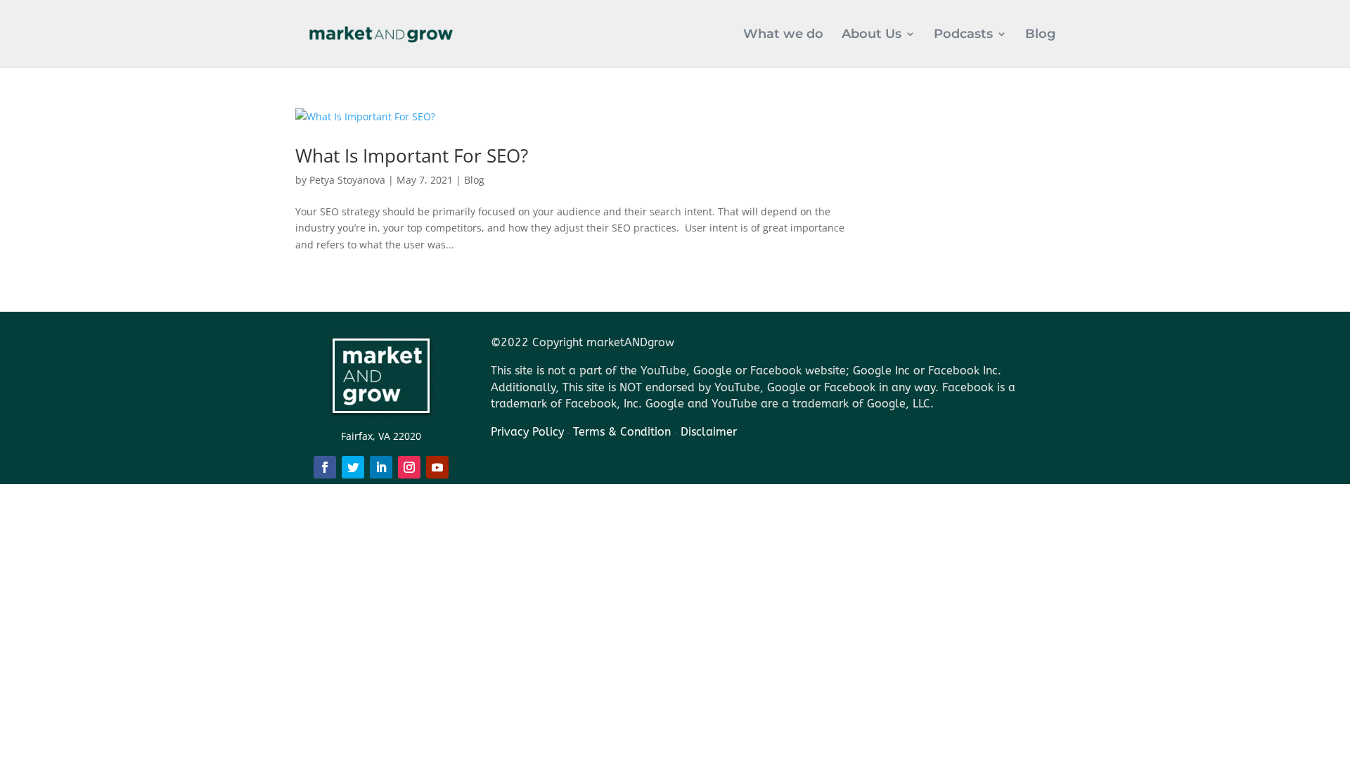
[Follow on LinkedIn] (381, 467)
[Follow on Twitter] (353, 467)
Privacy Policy (527, 431)
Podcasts (963, 35)
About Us (871, 35)
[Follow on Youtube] (437, 467)
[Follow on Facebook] (325, 467)
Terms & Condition (623, 431)
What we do (783, 35)
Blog (1040, 35)
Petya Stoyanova (347, 179)
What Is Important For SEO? (411, 155)
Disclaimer (709, 431)
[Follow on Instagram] (409, 467)
